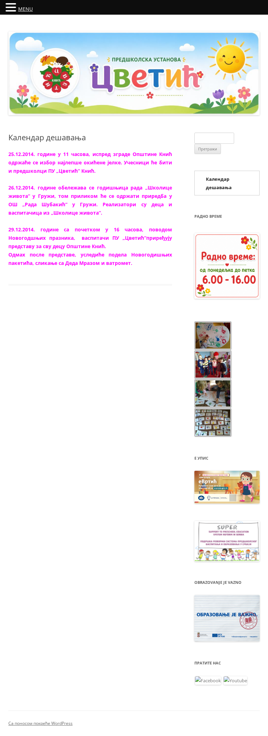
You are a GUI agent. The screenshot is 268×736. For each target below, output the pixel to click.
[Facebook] (208, 680)
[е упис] (227, 501)
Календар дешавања (219, 183)
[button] (12, 7)
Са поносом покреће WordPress (40, 723)
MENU (25, 9)
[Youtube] (235, 680)
